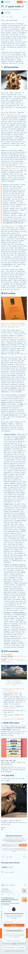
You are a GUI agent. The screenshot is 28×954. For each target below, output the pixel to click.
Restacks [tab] (11, 867)
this (24, 710)
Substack (7, 951)
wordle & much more (10, 708)
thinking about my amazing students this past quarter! (10, 904)
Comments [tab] (4, 867)
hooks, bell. (5, 323)
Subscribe (19, 2)
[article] (14, 891)
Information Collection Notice (15, 850)
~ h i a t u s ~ (5, 889)
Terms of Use (21, 848)
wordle (16, 695)
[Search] (25, 885)
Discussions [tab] (12, 885)
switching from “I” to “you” (14, 168)
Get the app (21, 947)
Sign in (25, 2)
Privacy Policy (16, 936)
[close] (24, 907)
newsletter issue (19, 337)
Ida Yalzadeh (8, 12)
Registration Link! (7, 766)
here (22, 733)
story (24, 702)
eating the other (7, 333)
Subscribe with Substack (15, 930)
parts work (14, 226)
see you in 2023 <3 (6, 891)
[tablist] (7, 867)
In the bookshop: (6, 654)
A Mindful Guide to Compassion (14, 719)
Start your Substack (10, 947)
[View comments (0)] (7, 16)
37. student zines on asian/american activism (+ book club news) (9, 899)
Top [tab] (3, 885)
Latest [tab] (6, 885)
